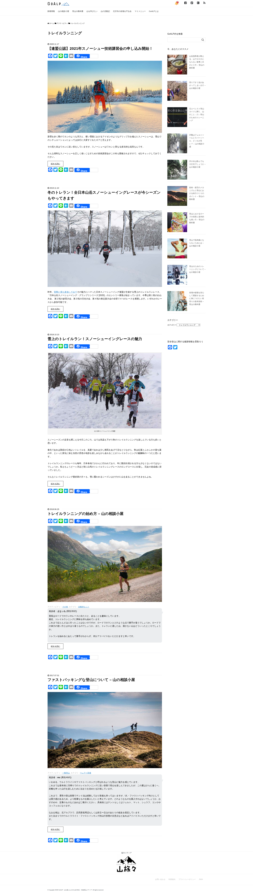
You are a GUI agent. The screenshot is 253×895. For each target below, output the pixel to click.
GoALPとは (154, 11)
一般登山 (66, 773)
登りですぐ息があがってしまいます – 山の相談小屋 (197, 85)
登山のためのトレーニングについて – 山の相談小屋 (197, 269)
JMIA (201, 879)
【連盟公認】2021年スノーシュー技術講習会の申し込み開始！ (100, 48)
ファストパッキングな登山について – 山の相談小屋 (91, 680)
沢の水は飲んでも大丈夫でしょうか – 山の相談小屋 (197, 164)
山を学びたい (92, 11)
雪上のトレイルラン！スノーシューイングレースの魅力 (95, 339)
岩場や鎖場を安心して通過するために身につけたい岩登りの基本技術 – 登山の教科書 (196, 299)
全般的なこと (83, 607)
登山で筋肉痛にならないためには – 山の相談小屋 (196, 243)
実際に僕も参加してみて (65, 292)
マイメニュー (140, 11)
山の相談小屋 (63, 11)
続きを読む (55, 164)
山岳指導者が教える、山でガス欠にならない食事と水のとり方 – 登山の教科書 (196, 62)
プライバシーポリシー (187, 879)
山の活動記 (105, 11)
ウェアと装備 (85, 773)
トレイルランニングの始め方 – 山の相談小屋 (85, 514)
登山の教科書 (77, 11)
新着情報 (51, 11)
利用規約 (172, 879)
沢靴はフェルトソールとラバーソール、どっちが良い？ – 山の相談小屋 (196, 141)
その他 (65, 607)
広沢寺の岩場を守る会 (122, 11)
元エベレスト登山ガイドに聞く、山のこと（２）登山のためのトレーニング (196, 115)
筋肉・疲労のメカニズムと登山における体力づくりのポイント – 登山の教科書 (196, 193)
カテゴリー (172, 325)
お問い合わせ (160, 879)
